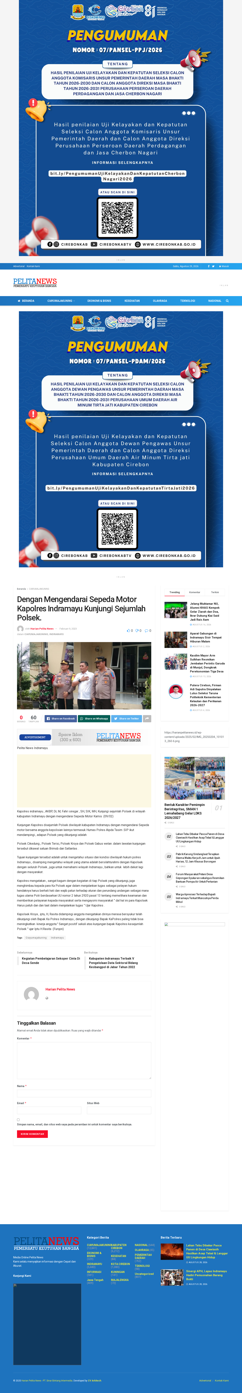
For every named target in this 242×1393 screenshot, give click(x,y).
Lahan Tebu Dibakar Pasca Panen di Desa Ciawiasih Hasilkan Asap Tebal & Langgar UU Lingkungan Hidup (200, 837)
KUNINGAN (118, 1272)
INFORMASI (94, 1272)
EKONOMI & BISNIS (99, 300)
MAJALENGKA (120, 1279)
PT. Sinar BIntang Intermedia (57, 1380)
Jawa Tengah (95, 1279)
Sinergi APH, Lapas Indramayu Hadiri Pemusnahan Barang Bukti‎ (206, 1275)
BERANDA (28, 300)
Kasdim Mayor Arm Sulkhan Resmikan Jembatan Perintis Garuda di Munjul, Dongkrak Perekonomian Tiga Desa (207, 663)
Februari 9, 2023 (68, 628)
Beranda (21, 589)
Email (21, 1103)
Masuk (225, 266)
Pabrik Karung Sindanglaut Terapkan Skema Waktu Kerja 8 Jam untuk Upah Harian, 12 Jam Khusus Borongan (198, 858)
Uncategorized (144, 1273)
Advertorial (19, 266)
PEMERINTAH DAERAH (143, 1256)
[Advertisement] (84, 780)
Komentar (24, 1038)
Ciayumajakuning (36, 937)
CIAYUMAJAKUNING (59, 300)
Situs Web (93, 1103)
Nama (22, 1086)
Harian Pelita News (42, 628)
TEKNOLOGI (187, 300)
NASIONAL (214, 300)
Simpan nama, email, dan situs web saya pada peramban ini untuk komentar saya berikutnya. (74, 1124)
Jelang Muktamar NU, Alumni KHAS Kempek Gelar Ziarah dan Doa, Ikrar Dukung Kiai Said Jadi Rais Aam (205, 611)
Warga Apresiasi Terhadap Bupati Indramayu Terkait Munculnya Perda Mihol (197, 898)
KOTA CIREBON (120, 1264)
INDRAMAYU (56, 634)
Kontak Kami (33, 266)
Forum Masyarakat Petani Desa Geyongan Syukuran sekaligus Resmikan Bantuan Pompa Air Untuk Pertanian (200, 878)
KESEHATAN (132, 300)
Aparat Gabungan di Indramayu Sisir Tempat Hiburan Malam (206, 637)
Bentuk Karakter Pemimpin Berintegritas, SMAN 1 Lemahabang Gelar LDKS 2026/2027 (184, 811)
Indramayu (57, 937)
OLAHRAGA (160, 300)
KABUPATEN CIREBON (118, 1247)
